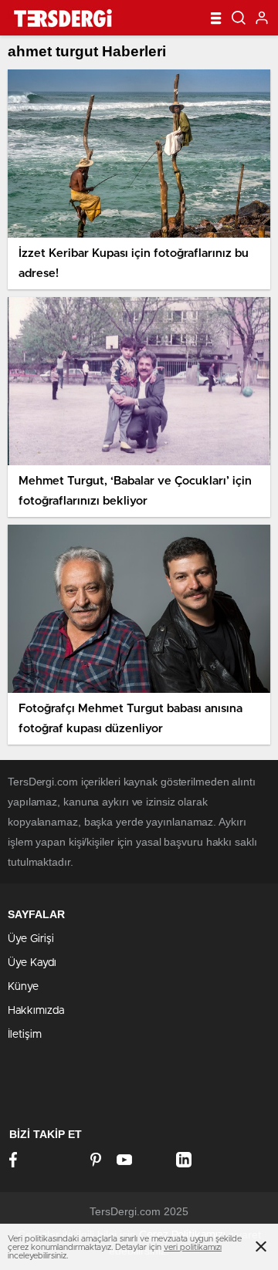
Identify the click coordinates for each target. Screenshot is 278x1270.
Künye (23, 986)
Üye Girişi (31, 939)
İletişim (25, 1034)
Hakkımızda (36, 1010)
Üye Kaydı (32, 963)
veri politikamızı (193, 1247)
